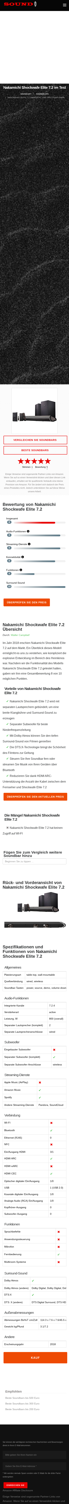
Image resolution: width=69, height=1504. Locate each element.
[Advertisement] (34, 47)
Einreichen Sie (15, 1485)
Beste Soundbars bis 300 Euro (22, 1403)
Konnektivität (13, 557)
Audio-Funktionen (16, 531)
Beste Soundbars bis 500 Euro (22, 1397)
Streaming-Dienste (16, 544)
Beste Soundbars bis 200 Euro (22, 1409)
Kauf (35, 1357)
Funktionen (12, 570)
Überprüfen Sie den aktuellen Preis (35, 796)
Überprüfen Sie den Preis (27, 602)
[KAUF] (35, 1360)
